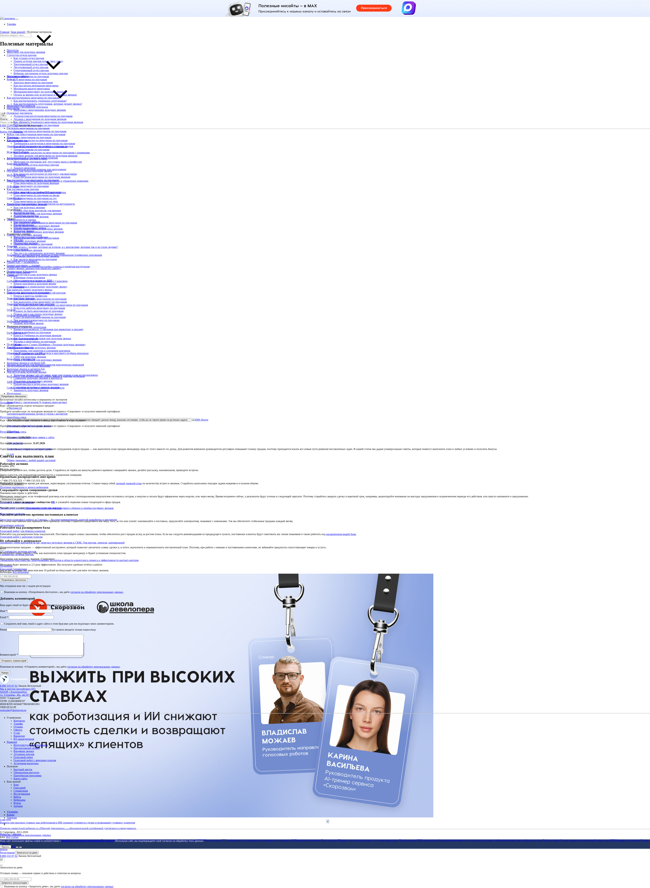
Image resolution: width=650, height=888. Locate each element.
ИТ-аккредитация (24, 739)
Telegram (12, 817)
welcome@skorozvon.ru (13, 710)
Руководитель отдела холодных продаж (36, 164)
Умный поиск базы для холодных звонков (38, 213)
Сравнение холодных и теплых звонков (36, 387)
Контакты (19, 720)
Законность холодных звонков (31, 390)
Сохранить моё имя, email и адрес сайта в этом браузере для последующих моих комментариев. (59, 623)
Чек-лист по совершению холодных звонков (39, 253)
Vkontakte (12, 811)
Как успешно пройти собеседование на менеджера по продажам (51, 305)
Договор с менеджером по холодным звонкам (40, 119)
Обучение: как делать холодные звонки (29, 170)
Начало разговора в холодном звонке (35, 283)
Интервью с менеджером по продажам (29, 137)
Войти (3, 131)
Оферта (18, 729)
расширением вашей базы (341, 534)
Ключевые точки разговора (29, 277)
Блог (16, 784)
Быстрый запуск (23, 769)
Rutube (11, 814)
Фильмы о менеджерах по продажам (35, 341)
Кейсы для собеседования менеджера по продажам (36, 134)
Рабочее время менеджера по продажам (36, 125)
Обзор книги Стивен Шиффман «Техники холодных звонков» (50, 344)
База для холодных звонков (29, 207)
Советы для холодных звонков (24, 234)
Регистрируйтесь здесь (13, 417)
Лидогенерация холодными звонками (28, 365)
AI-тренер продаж (24, 754)
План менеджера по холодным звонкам (36, 183)
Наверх (5, 673)
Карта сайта (20, 778)
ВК (53, 502)
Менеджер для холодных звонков (26, 52)
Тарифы (11, 24)
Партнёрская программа (27, 775)
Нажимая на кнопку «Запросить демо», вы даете (58, 886)
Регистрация (7, 852)
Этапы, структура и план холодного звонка (32, 274)
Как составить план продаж (23, 189)
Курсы (17, 803)
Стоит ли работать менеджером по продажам (40, 317)
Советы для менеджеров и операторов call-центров (36, 292)
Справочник (21, 790)
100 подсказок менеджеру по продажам (36, 237)
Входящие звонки (24, 751)
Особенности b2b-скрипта (22, 271)
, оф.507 (15, 693)
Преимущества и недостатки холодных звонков (41, 384)
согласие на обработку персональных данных (87, 886)
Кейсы (10, 79)
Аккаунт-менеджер (25, 167)
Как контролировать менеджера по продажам (33, 97)
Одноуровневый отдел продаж (31, 70)
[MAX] (2, 861)
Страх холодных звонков (28, 250)
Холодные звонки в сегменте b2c (26, 368)
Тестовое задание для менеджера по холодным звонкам (45, 155)
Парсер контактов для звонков (31, 216)
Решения (12, 742)
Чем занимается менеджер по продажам (36, 320)
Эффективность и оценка (21, 219)
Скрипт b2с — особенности (23, 262)
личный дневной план (129, 483)
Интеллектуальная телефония (31, 745)
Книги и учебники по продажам (32, 332)
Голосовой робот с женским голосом (35, 760)
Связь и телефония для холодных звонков (38, 359)
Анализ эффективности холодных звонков (38, 228)
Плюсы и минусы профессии (30, 295)
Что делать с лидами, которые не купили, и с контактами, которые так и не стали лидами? (66, 247)
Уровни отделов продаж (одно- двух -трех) (38, 61)
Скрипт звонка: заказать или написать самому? (34, 268)
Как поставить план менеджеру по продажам (33, 180)
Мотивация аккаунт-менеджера (32, 88)
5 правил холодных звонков (30, 241)
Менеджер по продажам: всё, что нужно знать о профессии (48, 161)
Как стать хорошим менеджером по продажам (40, 298)
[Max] (328, 821)
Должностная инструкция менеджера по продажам (43, 116)
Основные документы (19, 113)
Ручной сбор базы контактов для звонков (37, 210)
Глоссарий (20, 787)
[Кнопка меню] (17, 19)
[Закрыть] (1, 865)
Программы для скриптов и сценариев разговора (42, 350)
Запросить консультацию (14, 883)
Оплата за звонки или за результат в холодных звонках (45, 94)
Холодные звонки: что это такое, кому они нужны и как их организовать (56, 375)
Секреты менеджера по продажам (33, 244)
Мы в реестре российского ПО (17, 688)
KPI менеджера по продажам (30, 79)
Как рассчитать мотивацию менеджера (36, 85)
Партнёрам (13, 108)
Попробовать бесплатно (13, 396)
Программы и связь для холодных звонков (31, 347)
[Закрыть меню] (20, 847)
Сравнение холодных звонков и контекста (38, 378)
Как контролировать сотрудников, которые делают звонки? (48, 103)
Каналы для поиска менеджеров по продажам (40, 131)
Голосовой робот (23, 757)
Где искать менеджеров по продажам (28, 128)
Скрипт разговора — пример (23, 265)
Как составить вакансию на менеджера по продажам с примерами (52, 152)
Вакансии (19, 735)
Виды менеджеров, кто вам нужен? (27, 158)
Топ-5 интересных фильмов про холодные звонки (42, 338)
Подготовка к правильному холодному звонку (40, 286)
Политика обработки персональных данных (25, 835)
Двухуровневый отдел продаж (31, 67)
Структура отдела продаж (22, 55)
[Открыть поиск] (3, 115)
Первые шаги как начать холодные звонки (38, 314)
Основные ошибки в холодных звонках (36, 256)
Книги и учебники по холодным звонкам (37, 335)
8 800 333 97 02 (9, 125)
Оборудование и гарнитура (29, 353)
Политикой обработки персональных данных (87, 840)
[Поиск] (17, 847)
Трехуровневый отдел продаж (31, 64)
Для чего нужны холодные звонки (26, 372)
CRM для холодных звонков (30, 356)
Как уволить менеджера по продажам (35, 259)
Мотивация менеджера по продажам (28, 76)
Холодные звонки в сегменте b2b (26, 362)
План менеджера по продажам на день (36, 201)
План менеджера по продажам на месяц (36, 195)
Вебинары (19, 799)
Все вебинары (21, 572)
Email (4, 617)
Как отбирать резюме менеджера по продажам (40, 146)
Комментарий (9, 654)
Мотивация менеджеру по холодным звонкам (40, 91)
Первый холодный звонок (29, 323)
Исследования (22, 793)
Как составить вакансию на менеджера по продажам (37, 140)
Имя (3, 611)
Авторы (18, 806)
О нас (17, 732)
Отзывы (18, 726)
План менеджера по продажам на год (35, 198)
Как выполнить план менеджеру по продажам (40, 301)
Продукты (13, 50)
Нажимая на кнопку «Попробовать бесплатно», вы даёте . (64, 592)
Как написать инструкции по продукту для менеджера (45, 173)
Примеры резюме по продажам (31, 149)
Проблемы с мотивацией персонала (27, 106)
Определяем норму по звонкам (43, 507)
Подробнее (6, 402)
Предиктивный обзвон (27, 748)
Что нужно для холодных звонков (33, 381)
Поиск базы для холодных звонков (27, 204)
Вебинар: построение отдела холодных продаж (41, 73)
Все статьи (12, 837)
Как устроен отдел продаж (29, 58)
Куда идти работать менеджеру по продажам (39, 308)
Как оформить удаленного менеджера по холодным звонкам (48, 122)
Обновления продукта (26, 772)
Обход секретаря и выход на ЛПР (33, 280)
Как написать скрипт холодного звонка (29, 289)
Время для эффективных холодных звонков (39, 231)
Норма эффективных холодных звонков (37, 225)
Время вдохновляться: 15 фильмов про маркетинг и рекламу (48, 329)
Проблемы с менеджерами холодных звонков (40, 110)
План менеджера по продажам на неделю (37, 192)
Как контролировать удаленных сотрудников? (40, 100)
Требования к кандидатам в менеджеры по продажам (44, 143)
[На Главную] (14, 682)
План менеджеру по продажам (31, 186)
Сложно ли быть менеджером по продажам (38, 311)
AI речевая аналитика (26, 763)
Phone (3, 629)
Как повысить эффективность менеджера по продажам (45, 222)
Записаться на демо (11, 499)
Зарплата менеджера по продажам (33, 82)
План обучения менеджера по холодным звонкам (42, 177)
